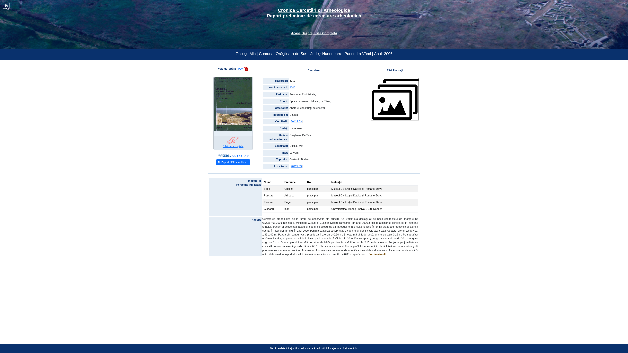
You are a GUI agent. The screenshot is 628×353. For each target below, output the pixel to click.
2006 (292, 87)
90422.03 (296, 121)
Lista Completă (325, 33)
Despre (307, 33)
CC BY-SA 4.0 (240, 155)
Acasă (296, 33)
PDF (241, 68)
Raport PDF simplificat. (234, 162)
